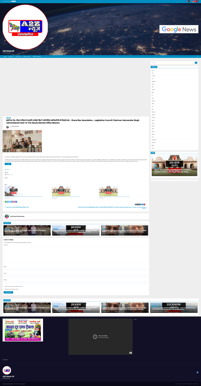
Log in (135, 319)
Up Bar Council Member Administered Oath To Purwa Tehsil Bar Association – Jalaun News (66, 196)
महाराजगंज (153, 117)
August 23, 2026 (189, 173)
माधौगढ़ (153, 123)
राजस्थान (153, 125)
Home (5, 56)
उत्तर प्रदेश (153, 75)
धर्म (152, 95)
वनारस (153, 137)
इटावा (152, 73)
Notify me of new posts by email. (11, 289)
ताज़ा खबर (153, 89)
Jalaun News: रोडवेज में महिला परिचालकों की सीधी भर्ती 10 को (17, 207)
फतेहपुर (153, 103)
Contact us (6, 359)
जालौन (153, 84)
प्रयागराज (153, 100)
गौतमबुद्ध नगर (154, 81)
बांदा (152, 106)
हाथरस (153, 148)
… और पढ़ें (8, 163)
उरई (152, 78)
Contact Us (18, 56)
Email (5, 273)
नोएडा (153, 98)
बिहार (152, 109)
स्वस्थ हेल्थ (153, 142)
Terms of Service (37, 56)
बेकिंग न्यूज (153, 112)
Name (5, 266)
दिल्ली (153, 92)
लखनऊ (153, 128)
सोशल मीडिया (154, 139)
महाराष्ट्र (153, 120)
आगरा (153, 70)
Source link (7, 169)
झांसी (152, 87)
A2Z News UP (8, 51)
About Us (11, 56)
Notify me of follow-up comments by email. (13, 286)
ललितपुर (153, 134)
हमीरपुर (153, 145)
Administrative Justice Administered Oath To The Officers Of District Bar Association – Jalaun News (114, 196)
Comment (6, 244)
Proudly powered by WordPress (8, 383)
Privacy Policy (26, 56)
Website (5, 279)
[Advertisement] (75, 68)
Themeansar (23, 383)
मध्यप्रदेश (153, 114)
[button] (197, 56)
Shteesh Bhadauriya (15, 126)
